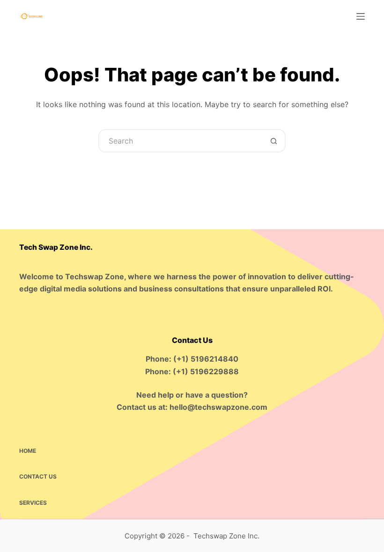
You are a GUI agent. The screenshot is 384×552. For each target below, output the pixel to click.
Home (27, 450)
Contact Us (38, 476)
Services (33, 502)
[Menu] (360, 16)
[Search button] (274, 141)
